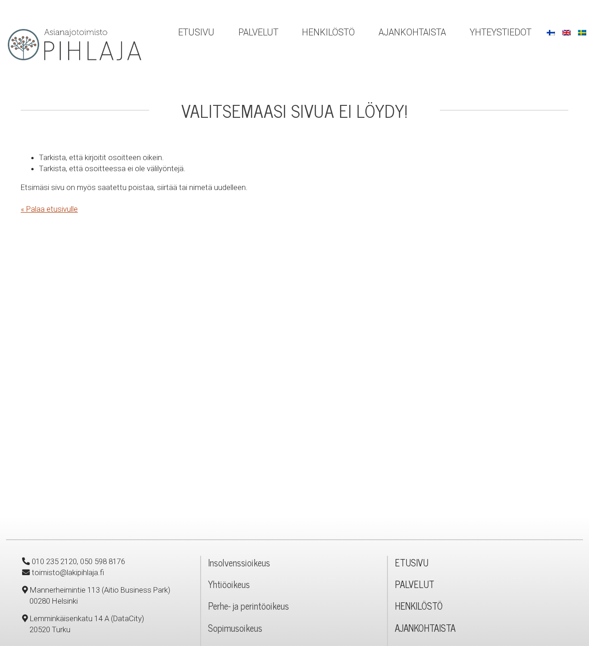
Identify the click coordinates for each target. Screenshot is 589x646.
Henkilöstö (328, 32)
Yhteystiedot (500, 32)
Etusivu (196, 32)
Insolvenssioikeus (239, 562)
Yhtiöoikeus (229, 584)
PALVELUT (414, 584)
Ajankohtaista (412, 32)
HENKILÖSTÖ (419, 605)
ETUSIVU (411, 562)
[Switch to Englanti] (566, 32)
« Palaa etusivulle (49, 208)
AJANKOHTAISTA (425, 627)
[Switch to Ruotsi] (582, 32)
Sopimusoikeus (235, 627)
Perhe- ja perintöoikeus (248, 605)
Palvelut (258, 32)
